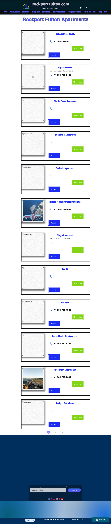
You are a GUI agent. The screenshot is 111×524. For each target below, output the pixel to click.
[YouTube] (54, 499)
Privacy (82, 519)
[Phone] (51, 41)
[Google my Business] (57, 499)
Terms (73, 519)
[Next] (68, 432)
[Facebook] (49, 499)
